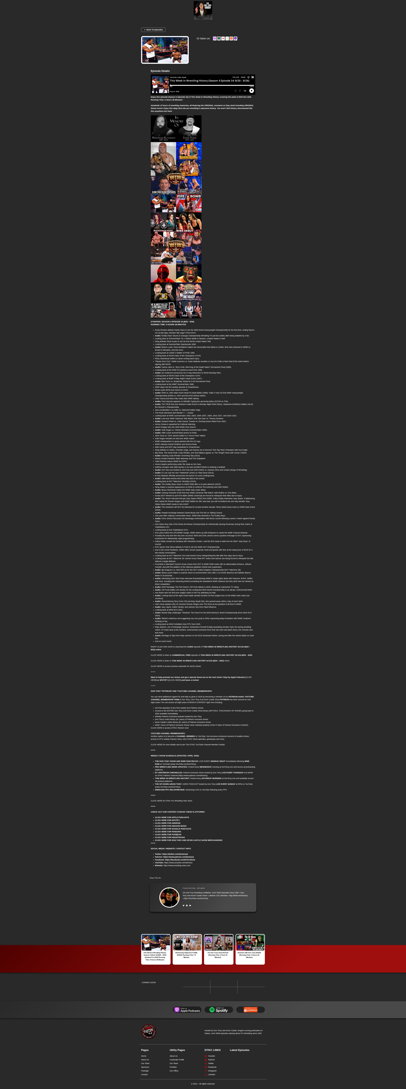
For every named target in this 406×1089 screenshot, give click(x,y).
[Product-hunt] (187, 905)
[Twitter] (183, 905)
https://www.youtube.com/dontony (178, 863)
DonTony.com (227, 767)
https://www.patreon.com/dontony (193, 775)
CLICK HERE (156, 655)
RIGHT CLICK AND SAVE (162, 647)
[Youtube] (190, 905)
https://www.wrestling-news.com (176, 865)
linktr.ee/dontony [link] (238, 895)
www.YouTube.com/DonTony (168, 787)
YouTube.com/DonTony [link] (196, 898)
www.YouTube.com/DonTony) (183, 764)
